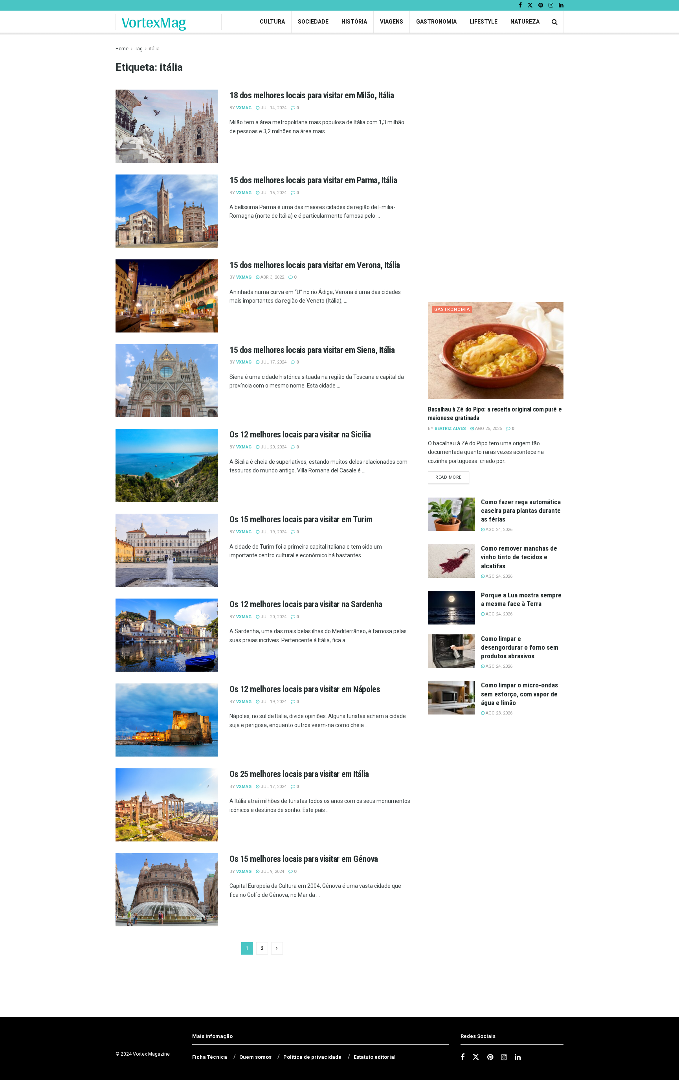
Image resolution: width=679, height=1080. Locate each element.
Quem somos (255, 1057)
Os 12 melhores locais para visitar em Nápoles (304, 689)
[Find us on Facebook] (520, 5)
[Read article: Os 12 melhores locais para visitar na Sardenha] (167, 635)
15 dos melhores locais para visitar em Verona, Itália (314, 265)
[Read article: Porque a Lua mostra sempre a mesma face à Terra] (451, 607)
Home (122, 48)
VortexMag (153, 22)
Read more (452, 477)
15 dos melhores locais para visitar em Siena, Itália (312, 350)
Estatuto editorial (375, 1057)
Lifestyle (483, 21)
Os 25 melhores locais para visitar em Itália (299, 774)
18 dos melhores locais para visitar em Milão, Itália (311, 95)
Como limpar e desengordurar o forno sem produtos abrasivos (519, 647)
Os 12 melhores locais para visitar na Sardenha (305, 604)
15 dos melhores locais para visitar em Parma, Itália (313, 180)
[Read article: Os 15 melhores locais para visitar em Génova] (167, 889)
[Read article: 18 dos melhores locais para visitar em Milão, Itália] (167, 126)
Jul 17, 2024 (272, 362)
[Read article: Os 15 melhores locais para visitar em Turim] (167, 550)
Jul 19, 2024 (272, 531)
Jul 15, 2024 (272, 192)
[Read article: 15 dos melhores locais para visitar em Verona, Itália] (167, 295)
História (354, 21)
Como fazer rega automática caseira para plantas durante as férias (521, 510)
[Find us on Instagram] (551, 5)
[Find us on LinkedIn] (561, 5)
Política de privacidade (312, 1057)
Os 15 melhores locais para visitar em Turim (300, 519)
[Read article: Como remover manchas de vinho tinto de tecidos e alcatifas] (451, 561)
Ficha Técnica (209, 1057)
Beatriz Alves (450, 428)
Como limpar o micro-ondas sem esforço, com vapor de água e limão (519, 693)
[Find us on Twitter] (530, 5)
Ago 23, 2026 (498, 713)
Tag (139, 48)
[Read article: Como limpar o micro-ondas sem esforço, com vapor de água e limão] (451, 697)
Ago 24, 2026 (498, 529)
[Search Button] (555, 22)
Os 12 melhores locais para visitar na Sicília (300, 434)
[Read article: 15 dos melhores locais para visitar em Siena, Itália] (167, 380)
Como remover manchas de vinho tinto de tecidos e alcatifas (519, 556)
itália (154, 48)
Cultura (272, 21)
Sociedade (313, 21)
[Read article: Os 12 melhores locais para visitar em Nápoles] (167, 720)
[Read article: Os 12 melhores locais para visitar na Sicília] (167, 465)
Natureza (525, 21)
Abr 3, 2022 (271, 277)
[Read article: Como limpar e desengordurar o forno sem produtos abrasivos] (451, 651)
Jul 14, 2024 (272, 107)
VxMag (243, 107)
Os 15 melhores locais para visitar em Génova (303, 859)
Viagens (391, 21)
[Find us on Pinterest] (540, 5)
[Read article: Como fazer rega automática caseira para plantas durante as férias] (451, 514)
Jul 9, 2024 (271, 871)
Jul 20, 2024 (272, 447)
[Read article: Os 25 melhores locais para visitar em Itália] (167, 804)
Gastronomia (436, 21)
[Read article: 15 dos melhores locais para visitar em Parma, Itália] (167, 211)
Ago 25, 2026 (488, 428)
